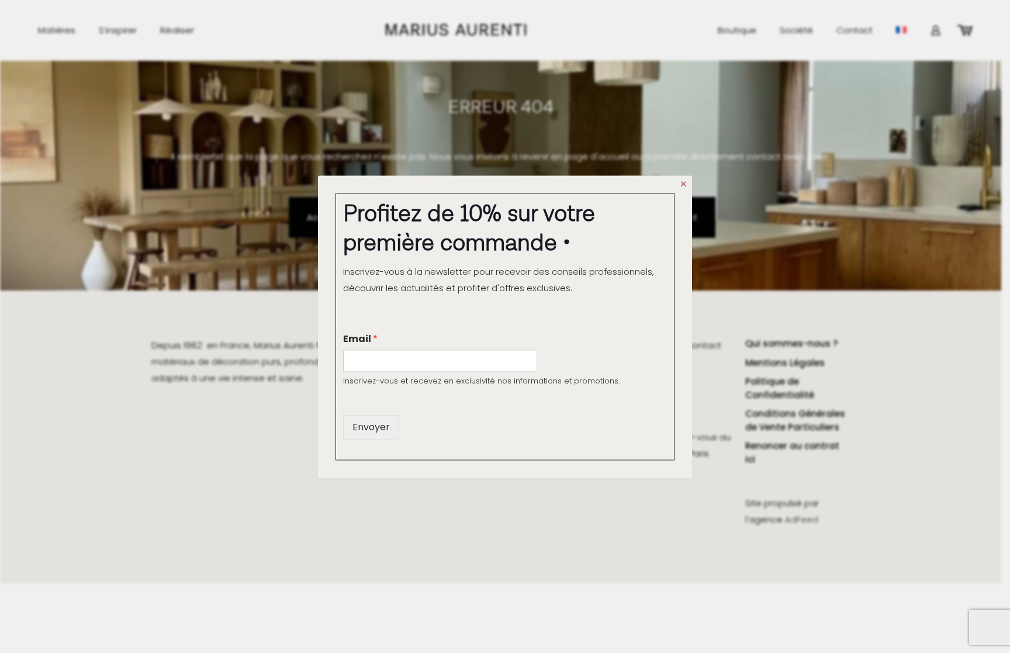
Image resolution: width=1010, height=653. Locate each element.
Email (360, 338)
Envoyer (371, 427)
